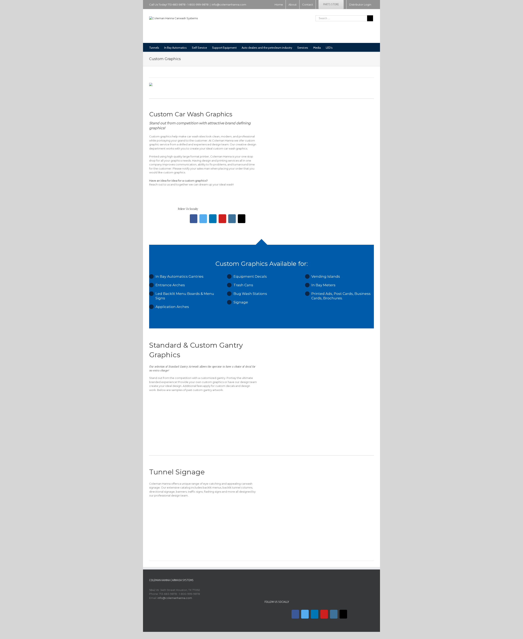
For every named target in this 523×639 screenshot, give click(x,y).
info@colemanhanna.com (229, 4)
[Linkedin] (213, 218)
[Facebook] (193, 218)
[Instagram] (232, 218)
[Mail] (241, 218)
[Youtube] (222, 218)
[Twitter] (203, 218)
